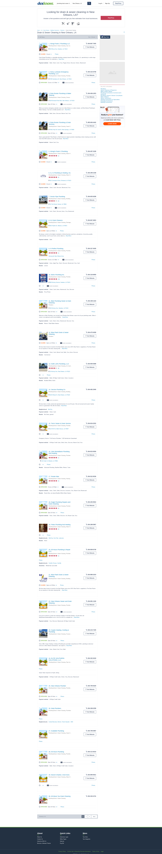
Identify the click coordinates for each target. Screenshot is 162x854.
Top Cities (85, 837)
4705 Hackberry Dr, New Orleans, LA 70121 (61, 79)
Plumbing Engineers (71, 688)
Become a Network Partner (44, 843)
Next (94, 816)
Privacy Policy (62, 851)
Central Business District (55, 721)
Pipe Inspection (70, 662)
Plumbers (62, 30)
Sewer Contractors (71, 126)
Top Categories (86, 839)
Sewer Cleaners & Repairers (109, 90)
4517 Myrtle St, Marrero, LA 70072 (58, 225)
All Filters (42, 37)
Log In (100, 3)
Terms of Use (95, 851)
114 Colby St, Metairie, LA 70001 (49, 461)
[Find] (89, 3)
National (62, 841)
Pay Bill (62, 843)
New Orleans (46, 30)
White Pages (63, 839)
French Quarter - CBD (67, 721)
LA (41, 30)
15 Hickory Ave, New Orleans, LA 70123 (60, 371)
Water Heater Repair (71, 153)
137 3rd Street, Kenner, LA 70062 (58, 204)
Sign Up (107, 3)
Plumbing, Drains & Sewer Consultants (111, 95)
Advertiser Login (64, 837)
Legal (102, 851)
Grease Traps (69, 97)
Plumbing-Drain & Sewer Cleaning (57, 45)
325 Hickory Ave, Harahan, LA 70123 (59, 308)
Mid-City (50, 409)
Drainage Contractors (71, 222)
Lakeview (61, 538)
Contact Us (40, 839)
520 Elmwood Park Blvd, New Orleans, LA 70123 (62, 100)
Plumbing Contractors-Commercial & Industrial (111, 93)
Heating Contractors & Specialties (110, 99)
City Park (55, 538)
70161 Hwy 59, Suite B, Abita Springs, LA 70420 (62, 129)
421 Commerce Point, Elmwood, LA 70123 (60, 180)
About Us (39, 837)
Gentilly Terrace (53, 563)
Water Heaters (105, 97)
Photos (56, 54)
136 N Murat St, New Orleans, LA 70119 (60, 395)
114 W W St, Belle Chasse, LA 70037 (59, 428)
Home (38, 30)
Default (93, 37)
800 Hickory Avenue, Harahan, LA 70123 (60, 282)
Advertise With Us (41, 841)
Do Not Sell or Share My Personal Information (79, 851)
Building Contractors (55, 30)
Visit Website (90, 47)
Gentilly (59, 563)
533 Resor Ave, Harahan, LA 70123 (58, 49)
